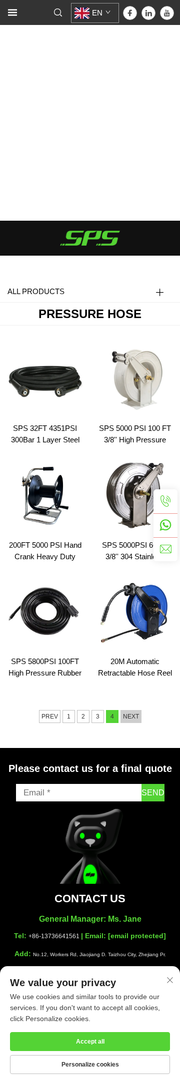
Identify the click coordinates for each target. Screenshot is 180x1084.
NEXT (131, 716)
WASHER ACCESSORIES (57, 110)
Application (20, 132)
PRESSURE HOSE (44, 86)
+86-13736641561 (54, 936)
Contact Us (20, 189)
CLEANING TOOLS (44, 98)
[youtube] (167, 13)
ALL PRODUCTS (36, 291)
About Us (16, 121)
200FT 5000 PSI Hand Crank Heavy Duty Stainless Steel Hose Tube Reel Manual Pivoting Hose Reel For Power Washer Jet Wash (45, 552)
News (10, 143)
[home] (90, 237)
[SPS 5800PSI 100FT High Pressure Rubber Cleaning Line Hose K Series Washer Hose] (45, 610)
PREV (50, 716)
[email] (166, 549)
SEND (153, 792)
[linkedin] (149, 13)
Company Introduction (48, 178)
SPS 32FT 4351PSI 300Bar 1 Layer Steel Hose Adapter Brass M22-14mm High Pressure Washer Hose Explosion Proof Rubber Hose (45, 435)
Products (16, 39)
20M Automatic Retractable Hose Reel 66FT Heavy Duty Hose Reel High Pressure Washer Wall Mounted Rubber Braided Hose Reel (135, 668)
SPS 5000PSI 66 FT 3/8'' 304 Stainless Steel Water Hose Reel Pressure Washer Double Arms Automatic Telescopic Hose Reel (135, 552)
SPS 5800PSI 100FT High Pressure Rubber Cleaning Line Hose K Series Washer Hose (45, 668)
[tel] (166, 501)
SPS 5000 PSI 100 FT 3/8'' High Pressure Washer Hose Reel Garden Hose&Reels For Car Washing (135, 435)
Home (11, 28)
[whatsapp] (166, 525)
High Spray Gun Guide (49, 166)
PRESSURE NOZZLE (49, 74)
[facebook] (130, 13)
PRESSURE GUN (42, 51)
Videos (12, 155)
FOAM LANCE (35, 63)
